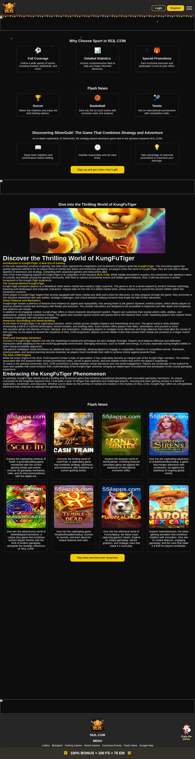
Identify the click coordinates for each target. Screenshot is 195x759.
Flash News (130, 745)
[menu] (189, 8)
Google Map (146, 745)
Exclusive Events (112, 745)
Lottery (46, 745)
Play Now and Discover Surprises (97, 557)
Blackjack (57, 745)
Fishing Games (73, 745)
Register (175, 8)
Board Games (92, 745)
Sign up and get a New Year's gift (97, 169)
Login (158, 8)
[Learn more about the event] (97, 29)
